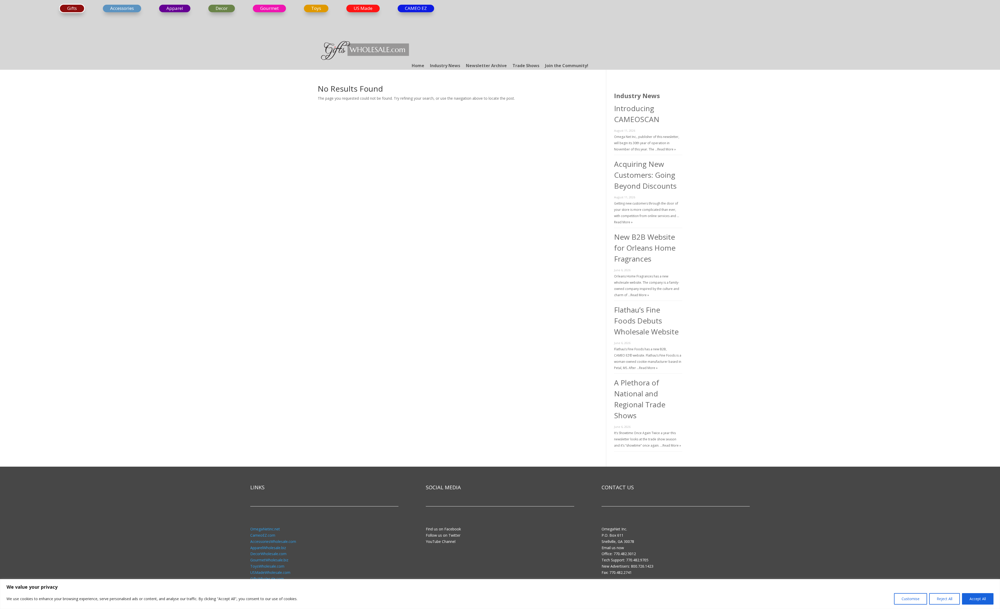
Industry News (445, 66)
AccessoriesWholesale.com (273, 541)
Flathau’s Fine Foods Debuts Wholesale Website (646, 321)
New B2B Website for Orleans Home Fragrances (645, 248)
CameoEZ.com (262, 535)
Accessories (122, 8)
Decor (222, 8)
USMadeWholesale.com (270, 572)
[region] (500, 594)
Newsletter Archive (486, 66)
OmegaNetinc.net (265, 528)
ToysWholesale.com (267, 566)
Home (418, 66)
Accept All (978, 598)
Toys (316, 8)
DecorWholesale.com (268, 553)
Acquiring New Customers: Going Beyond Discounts (645, 175)
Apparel (174, 8)
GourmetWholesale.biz (269, 559)
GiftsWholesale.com (267, 578)
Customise (911, 598)
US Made (363, 8)
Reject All (944, 598)
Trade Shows (525, 66)
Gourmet (269, 8)
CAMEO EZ (416, 8)
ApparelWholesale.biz (268, 547)
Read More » (666, 149)
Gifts (72, 8)
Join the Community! (566, 66)
